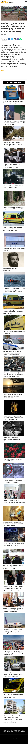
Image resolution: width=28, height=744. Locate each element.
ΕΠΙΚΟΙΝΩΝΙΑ (14, 730)
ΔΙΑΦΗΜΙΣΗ (6, 730)
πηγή (3, 71)
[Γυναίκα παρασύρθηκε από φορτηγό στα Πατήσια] (14, 322)
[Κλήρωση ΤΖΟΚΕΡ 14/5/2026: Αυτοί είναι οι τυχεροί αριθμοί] (13, 92)
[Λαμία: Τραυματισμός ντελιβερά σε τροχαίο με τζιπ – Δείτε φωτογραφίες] (14, 534)
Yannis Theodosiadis (18, 740)
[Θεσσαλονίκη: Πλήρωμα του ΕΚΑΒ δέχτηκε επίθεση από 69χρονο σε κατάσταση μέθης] (13, 300)
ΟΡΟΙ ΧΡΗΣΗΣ (21, 730)
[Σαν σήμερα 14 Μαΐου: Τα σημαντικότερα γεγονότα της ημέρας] (13, 428)
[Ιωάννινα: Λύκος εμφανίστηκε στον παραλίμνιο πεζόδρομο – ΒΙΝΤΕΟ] (14, 198)
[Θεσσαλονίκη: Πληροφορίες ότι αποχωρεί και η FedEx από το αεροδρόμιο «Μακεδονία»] (14, 620)
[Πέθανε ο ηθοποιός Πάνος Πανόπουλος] (13, 259)
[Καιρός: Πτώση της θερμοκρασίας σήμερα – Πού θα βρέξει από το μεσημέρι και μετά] (13, 385)
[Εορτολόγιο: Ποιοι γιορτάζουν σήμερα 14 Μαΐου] (14, 450)
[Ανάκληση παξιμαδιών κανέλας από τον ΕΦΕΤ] (14, 239)
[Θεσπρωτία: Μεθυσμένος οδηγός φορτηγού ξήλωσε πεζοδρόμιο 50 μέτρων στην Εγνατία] (13, 513)
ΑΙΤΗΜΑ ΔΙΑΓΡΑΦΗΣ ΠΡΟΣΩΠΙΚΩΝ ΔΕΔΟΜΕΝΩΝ (14, 731)
